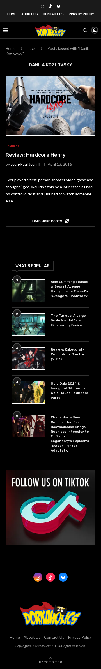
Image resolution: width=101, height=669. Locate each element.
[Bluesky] (58, 6)
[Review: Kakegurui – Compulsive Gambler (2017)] (28, 358)
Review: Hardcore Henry (35, 155)
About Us (29, 14)
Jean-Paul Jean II (25, 164)
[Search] (85, 30)
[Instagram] (42, 6)
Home (11, 14)
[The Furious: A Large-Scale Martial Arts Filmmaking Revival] (28, 324)
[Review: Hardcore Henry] (50, 106)
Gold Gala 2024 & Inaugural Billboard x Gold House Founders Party (69, 390)
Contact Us (53, 14)
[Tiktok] (50, 6)
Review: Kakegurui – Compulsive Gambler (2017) (68, 354)
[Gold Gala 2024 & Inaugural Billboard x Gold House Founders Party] (28, 392)
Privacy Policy (81, 14)
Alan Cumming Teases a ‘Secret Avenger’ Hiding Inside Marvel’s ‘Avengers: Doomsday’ (69, 289)
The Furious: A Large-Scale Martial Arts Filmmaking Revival (69, 320)
